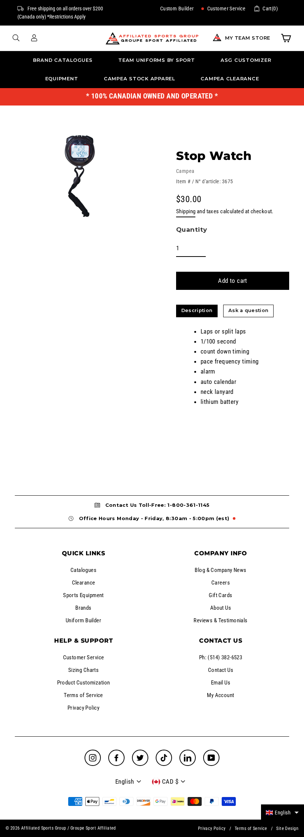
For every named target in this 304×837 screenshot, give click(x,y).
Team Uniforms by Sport (156, 60)
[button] (282, 812)
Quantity (191, 229)
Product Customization (83, 682)
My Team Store (247, 38)
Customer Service (225, 8)
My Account (220, 695)
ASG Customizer (246, 60)
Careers (220, 582)
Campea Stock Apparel (139, 78)
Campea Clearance (230, 78)
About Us (220, 608)
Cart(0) (270, 8)
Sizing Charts (83, 670)
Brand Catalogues (63, 60)
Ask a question (248, 310)
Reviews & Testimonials (220, 620)
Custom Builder (177, 8)
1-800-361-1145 (188, 505)
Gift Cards (220, 595)
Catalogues (83, 570)
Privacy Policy (83, 707)
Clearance (83, 582)
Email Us (220, 682)
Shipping (185, 211)
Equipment (61, 78)
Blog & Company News (220, 570)
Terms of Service (83, 695)
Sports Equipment (83, 595)
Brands (83, 608)
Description (197, 310)
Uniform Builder (83, 620)
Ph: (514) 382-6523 (220, 657)
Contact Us (220, 670)
